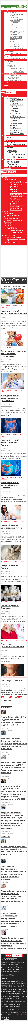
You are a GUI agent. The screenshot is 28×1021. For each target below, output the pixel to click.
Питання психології (17, 48)
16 (7, 697)
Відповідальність (9, 960)
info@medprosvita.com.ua (18, 1012)
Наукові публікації (16, 14)
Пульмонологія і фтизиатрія (16, 38)
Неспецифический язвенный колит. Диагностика (10, 398)
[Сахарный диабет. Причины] (11, 560)
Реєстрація (4, 979)
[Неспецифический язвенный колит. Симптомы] (11, 475)
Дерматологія (15, 21)
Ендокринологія (16, 45)
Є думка (9, 63)
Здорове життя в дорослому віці (13, 78)
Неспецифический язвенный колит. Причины (10, 442)
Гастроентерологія (16, 19)
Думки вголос (9, 60)
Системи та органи (14, 80)
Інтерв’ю (10, 62)
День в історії (17, 70)
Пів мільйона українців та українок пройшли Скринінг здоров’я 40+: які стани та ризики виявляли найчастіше (13, 896)
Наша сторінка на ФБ (7, 976)
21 (16, 697)
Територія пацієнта (10, 73)
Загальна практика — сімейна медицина (17, 32)
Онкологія (13, 34)
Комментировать (6, 319)
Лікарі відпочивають (17, 68)
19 (12, 697)
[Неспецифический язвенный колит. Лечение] (12, 304)
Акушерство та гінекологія (15, 16)
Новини (6, 50)
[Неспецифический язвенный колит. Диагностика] (12, 388)
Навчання (10, 51)
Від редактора (12, 65)
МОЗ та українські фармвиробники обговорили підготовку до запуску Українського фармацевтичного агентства (14, 872)
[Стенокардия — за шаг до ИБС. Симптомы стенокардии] (12, 345)
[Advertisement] (14, 262)
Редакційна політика (10, 958)
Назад (2, 697)
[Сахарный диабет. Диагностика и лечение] (11, 520)
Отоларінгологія (16, 36)
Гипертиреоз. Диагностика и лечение (12, 645)
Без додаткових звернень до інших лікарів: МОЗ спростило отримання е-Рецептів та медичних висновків (13, 767)
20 (14, 697)
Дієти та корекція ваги (15, 75)
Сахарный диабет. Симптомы (10, 606)
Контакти (7, 82)
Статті (6, 11)
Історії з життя (18, 72)
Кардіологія (14, 22)
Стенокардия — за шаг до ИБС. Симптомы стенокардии (13, 353)
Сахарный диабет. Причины (10, 566)
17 (9, 697)
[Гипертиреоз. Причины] (12, 675)
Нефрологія (14, 26)
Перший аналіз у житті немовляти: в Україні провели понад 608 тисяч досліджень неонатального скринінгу (13, 943)
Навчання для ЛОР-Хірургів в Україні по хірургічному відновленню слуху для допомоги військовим (14, 743)
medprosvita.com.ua (21, 1014)
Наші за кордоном (13, 56)
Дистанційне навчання (15, 53)
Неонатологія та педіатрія (16, 28)
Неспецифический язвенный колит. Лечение (14, 312)
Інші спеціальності (16, 46)
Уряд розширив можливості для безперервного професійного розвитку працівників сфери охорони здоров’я (12, 919)
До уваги (7, 55)
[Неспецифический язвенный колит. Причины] (11, 433)
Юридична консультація (16, 58)
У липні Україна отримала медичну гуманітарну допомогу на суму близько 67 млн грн (14, 850)
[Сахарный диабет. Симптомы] (11, 600)
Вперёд (19, 697)
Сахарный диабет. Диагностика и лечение (12, 526)
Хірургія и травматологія (15, 42)
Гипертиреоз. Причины (12, 680)
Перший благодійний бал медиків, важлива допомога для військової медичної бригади (13, 721)
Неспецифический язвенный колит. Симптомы (10, 485)
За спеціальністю (13, 12)
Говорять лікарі (12, 67)
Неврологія (14, 24)
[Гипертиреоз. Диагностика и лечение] (12, 638)
